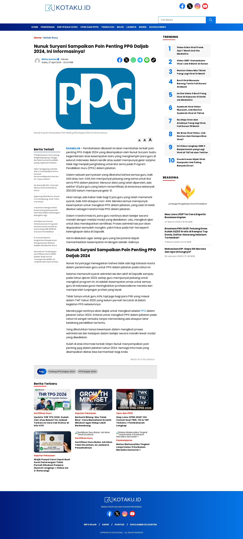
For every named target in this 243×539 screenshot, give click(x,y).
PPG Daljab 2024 (87, 371)
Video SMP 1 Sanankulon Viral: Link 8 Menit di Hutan (192, 62)
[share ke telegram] (140, 62)
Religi (120, 27)
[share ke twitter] (127, 62)
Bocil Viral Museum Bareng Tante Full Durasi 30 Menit (191, 83)
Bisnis (142, 27)
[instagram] (198, 8)
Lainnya (131, 27)
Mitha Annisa (49, 59)
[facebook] (182, 8)
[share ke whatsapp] (134, 62)
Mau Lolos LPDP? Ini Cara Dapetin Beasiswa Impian (185, 216)
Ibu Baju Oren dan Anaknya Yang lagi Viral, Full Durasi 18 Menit (191, 123)
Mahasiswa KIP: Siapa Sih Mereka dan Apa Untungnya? (185, 250)
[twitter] (190, 8)
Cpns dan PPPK (89, 27)
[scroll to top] (233, 534)
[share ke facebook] (120, 62)
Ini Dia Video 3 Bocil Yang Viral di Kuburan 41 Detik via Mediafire (191, 96)
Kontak (119, 524)
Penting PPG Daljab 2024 (62, 371)
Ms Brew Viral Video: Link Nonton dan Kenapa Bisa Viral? (191, 136)
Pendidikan (47, 27)
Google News (157, 27)
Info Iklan (90, 524)
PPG (143, 311)
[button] (139, 140)
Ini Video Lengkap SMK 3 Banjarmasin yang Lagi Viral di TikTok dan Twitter (192, 149)
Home (34, 27)
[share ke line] (147, 62)
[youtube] (205, 8)
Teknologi (107, 27)
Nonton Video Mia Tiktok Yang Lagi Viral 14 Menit (191, 72)
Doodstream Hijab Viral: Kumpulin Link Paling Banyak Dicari (191, 162)
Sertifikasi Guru (67, 27)
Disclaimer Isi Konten (143, 524)
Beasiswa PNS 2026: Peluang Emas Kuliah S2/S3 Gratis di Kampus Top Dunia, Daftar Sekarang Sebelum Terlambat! (186, 233)
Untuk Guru (50, 37)
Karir (105, 524)
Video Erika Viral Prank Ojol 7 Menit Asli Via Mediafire (190, 50)
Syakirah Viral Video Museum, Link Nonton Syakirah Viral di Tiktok (190, 110)
